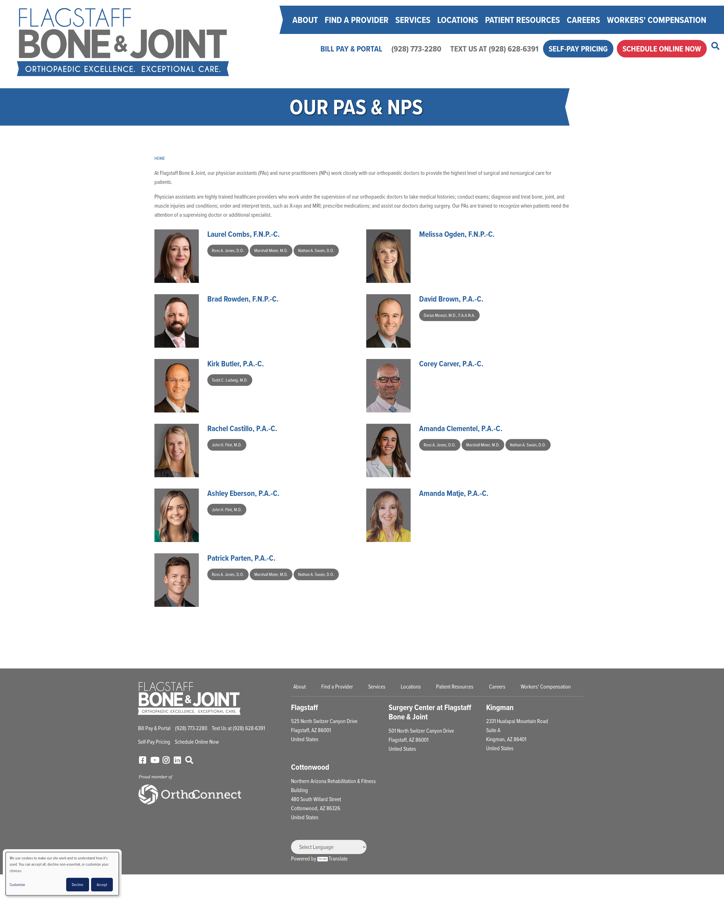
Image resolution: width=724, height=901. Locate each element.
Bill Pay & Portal (351, 49)
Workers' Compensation (656, 20)
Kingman (500, 707)
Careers (583, 20)
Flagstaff (304, 707)
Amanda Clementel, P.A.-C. (460, 428)
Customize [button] (17, 884)
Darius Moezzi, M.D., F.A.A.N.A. (449, 315)
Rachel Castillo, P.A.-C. (242, 428)
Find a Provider (357, 20)
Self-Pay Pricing (578, 49)
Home (159, 158)
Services (412, 20)
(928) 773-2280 (416, 49)
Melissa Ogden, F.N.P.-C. (457, 234)
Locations (457, 20)
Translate (338, 858)
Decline (77, 884)
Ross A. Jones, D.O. (228, 250)
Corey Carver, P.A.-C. (451, 363)
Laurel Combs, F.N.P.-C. (243, 234)
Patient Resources (522, 20)
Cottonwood (310, 767)
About (305, 20)
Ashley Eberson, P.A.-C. (243, 493)
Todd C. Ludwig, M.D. (230, 380)
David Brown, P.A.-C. (451, 299)
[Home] (123, 42)
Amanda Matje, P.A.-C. (453, 493)
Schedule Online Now (661, 49)
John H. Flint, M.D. (227, 445)
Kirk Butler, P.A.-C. (235, 363)
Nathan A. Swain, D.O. (316, 250)
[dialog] (62, 873)
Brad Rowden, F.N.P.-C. (243, 299)
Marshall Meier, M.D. (271, 250)
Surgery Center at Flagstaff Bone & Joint (430, 712)
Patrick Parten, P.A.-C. (241, 558)
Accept (102, 884)
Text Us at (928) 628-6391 (494, 49)
